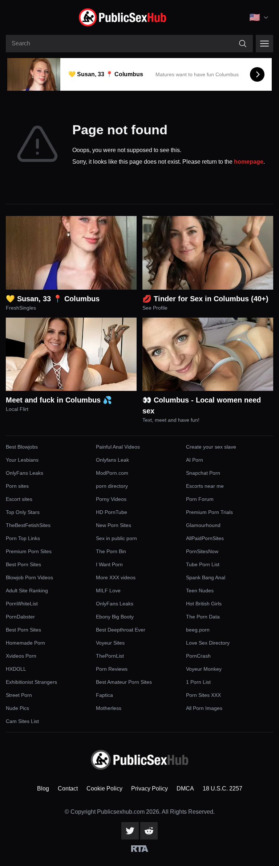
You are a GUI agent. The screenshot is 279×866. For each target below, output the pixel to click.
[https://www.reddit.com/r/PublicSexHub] (149, 831)
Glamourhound (203, 525)
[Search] (242, 43)
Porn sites (17, 486)
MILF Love (108, 590)
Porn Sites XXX (203, 695)
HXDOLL (16, 669)
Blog (43, 788)
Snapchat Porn (203, 473)
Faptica (104, 695)
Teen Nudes (200, 590)
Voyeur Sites (110, 643)
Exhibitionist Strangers (31, 682)
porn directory (112, 486)
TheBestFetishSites (28, 525)
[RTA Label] (139, 848)
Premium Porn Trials (209, 512)
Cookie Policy (104, 788)
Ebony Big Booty (115, 617)
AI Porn (194, 460)
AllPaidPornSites (205, 538)
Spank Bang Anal (205, 577)
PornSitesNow (202, 551)
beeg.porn (198, 630)
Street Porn (19, 695)
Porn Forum (200, 499)
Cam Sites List (22, 721)
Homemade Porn (25, 643)
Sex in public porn (116, 538)
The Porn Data (203, 617)
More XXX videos (116, 577)
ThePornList (110, 656)
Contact (68, 788)
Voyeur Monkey (204, 669)
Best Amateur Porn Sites (124, 682)
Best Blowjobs (22, 447)
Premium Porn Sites (29, 551)
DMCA (185, 788)
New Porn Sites (113, 525)
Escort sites (19, 499)
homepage (248, 162)
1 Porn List (198, 682)
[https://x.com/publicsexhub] (130, 831)
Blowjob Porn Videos (29, 577)
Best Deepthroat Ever (120, 630)
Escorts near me (205, 486)
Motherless (108, 708)
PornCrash (198, 656)
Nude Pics (17, 708)
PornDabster (20, 617)
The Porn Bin (111, 551)
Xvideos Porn (21, 656)
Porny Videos (111, 499)
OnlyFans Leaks (24, 473)
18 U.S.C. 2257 (222, 788)
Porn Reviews (112, 669)
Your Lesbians (22, 460)
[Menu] (264, 43)
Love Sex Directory (208, 643)
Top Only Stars (23, 512)
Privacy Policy (149, 788)
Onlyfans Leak (112, 460)
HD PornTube (111, 512)
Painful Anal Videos (118, 447)
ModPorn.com (112, 473)
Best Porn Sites (23, 564)
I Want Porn (109, 564)
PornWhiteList (22, 603)
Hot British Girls (204, 603)
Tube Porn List (202, 564)
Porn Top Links (23, 538)
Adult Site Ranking (27, 590)
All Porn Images (204, 708)
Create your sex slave (211, 447)
